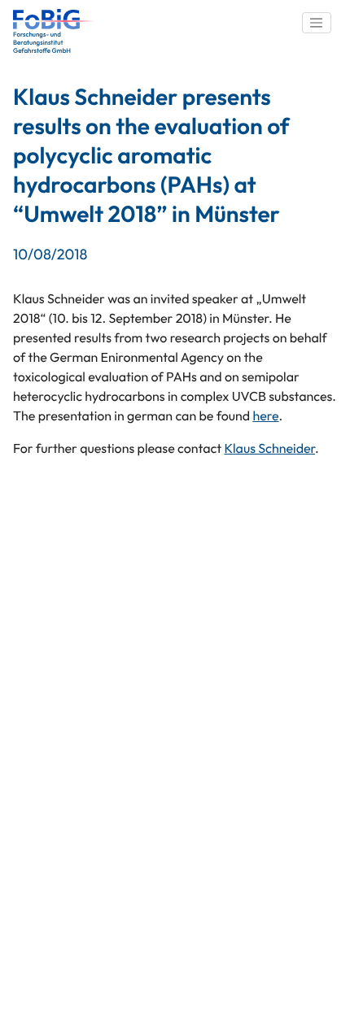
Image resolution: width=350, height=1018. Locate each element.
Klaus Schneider (269, 449)
